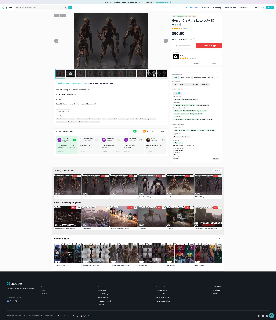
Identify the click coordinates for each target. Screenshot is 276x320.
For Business (102, 287)
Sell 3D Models (160, 283)
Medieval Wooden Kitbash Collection (65, 228)
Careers (43, 290)
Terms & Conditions (64, 316)
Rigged (176, 130)
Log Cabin (170, 228)
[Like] (179, 69)
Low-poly (182, 130)
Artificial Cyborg (199, 197)
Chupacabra (142, 228)
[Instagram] (267, 316)
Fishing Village (87, 228)
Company (43, 283)
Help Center (44, 294)
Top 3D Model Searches (163, 297)
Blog (42, 287)
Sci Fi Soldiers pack (60, 265)
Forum (215, 294)
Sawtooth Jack (87, 197)
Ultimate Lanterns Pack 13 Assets (120, 228)
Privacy (75, 316)
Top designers (217, 286)
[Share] (213, 69)
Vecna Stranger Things (145, 197)
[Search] (70, 7)
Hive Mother (170, 197)
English (84, 316)
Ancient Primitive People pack (91, 265)
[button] (66, 7)
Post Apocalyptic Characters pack (120, 265)
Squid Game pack (200, 265)
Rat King (57, 197)
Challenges (216, 290)
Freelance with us (161, 294)
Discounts (101, 305)
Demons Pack (143, 265)
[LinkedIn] (258, 316)
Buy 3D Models (102, 283)
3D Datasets (102, 290)
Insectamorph (115, 197)
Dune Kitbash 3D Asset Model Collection (206, 228)
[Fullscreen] (56, 15)
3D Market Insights (162, 290)
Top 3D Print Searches (163, 301)
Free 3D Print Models (104, 301)
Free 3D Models (103, 297)
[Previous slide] (56, 41)
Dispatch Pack (171, 265)
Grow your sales (161, 287)
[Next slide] (166, 41)
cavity (182, 55)
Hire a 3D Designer (104, 294)
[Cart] (256, 7)
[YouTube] (263, 316)
